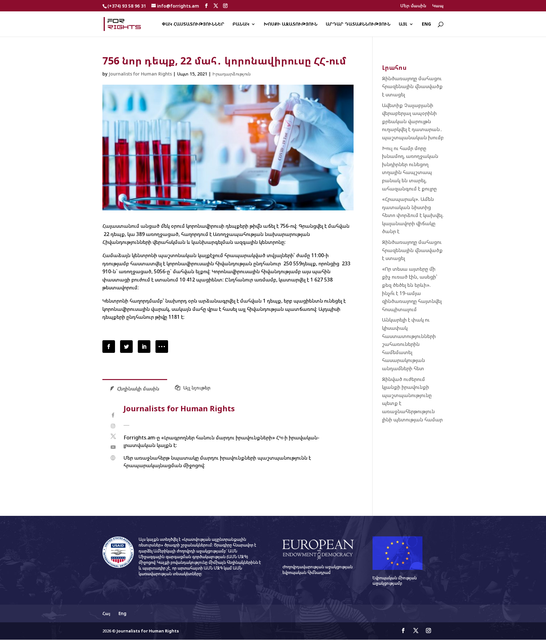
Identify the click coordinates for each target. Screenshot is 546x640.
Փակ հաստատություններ (193, 24)
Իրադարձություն (231, 74)
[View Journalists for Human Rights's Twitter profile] (113, 436)
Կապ (438, 6)
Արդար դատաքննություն (358, 24)
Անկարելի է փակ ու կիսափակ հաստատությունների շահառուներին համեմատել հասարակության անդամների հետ (409, 344)
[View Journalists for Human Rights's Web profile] (113, 458)
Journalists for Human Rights (140, 74)
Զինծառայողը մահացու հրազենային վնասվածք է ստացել (412, 86)
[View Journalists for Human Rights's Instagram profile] (113, 426)
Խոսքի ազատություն (291, 24)
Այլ (403, 24)
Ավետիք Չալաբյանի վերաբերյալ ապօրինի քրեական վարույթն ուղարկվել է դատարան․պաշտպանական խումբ (413, 121)
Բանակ (241, 24)
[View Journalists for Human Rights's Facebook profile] (113, 415)
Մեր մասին (413, 6)
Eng (426, 24)
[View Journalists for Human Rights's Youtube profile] (113, 447)
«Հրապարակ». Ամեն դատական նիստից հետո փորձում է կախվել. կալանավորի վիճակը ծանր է (413, 215)
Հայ (106, 613)
